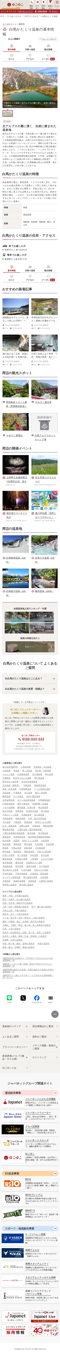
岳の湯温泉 (39, 815)
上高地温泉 (26, 767)
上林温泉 (34, 859)
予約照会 (43, 7)
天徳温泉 (36, 826)
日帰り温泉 (30, 49)
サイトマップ (39, 1057)
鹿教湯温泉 (29, 851)
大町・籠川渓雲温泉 (37, 818)
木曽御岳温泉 (19, 837)
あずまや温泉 (47, 859)
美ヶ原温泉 (22, 855)
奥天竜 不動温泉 (43, 770)
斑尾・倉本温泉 (9, 789)
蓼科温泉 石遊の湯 (26, 807)
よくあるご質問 (10, 1036)
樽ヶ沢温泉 (27, 770)
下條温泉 (17, 822)
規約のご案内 (39, 1036)
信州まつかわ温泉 (43, 822)
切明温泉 (17, 844)
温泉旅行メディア (11, 1026)
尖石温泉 (28, 792)
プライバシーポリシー (14, 1046)
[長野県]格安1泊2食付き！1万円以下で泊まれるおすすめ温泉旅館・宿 (27, 959)
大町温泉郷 (7, 818)
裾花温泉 (31, 833)
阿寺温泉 (6, 851)
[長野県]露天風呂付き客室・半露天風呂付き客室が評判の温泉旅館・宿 (28, 970)
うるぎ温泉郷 (8, 807)
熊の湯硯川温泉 (30, 877)
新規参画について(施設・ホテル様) (13, 1057)
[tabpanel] (30, 87)
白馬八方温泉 (8, 855)
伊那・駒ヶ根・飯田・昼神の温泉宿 (18, 943)
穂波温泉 (6, 844)
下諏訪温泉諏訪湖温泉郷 (13, 833)
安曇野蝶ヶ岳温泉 (40, 804)
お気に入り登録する (49, 39)
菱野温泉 (6, 796)
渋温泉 (16, 840)
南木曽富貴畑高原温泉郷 (39, 837)
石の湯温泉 (37, 774)
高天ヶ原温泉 (41, 792)
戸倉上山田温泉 (44, 851)
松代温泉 (45, 855)
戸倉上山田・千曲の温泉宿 (14, 910)
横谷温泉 (28, 844)
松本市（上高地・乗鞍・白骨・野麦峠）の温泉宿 (24, 936)
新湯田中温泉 (32, 811)
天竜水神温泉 (21, 873)
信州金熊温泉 (8, 800)
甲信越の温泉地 (14, 16)
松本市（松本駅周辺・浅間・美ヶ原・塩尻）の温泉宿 (26, 932)
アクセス (30, 59)
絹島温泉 (28, 848)
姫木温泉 (6, 840)
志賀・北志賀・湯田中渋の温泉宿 (17, 903)
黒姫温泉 (6, 837)
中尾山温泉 (16, 848)
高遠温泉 (28, 822)
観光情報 (48, 49)
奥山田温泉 (43, 807)
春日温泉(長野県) (10, 767)
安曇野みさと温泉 (34, 862)
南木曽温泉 (7, 862)
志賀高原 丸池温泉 (43, 767)
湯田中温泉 (31, 866)
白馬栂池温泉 (23, 774)
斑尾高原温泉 (40, 785)
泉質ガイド (30, 646)
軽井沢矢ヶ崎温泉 (10, 781)
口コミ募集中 (14, 38)
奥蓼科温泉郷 (19, 881)
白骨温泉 (39, 844)
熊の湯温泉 (39, 778)
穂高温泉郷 (20, 818)
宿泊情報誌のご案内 (42, 1026)
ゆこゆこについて (26, 11)
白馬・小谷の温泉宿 (11, 929)
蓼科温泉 (19, 862)
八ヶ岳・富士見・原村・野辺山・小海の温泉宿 (23, 918)
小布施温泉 (40, 848)
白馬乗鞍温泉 (44, 800)
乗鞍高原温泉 (8, 829)
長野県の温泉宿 (9, 884)
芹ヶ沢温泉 (18, 796)
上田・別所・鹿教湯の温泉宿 (15, 907)
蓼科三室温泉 (23, 804)
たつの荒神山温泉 (42, 789)
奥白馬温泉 (43, 833)
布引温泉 (49, 774)
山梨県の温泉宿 (46, 881)
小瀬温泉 (17, 792)
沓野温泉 (19, 811)
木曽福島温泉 (25, 789)
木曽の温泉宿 (43, 943)
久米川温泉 (26, 870)
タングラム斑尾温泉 (11, 877)
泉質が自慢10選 (42, 617)
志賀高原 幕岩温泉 (39, 873)
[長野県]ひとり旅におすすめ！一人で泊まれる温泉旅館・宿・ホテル (28, 976)
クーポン (48, 59)
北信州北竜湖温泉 (29, 781)
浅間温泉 (17, 851)
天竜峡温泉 (26, 815)
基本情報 (12, 49)
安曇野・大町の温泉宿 (12, 940)
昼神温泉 (32, 881)
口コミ (12, 59)
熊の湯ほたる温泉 (10, 870)
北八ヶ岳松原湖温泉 (26, 800)
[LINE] (9, 997)
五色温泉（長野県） (11, 785)
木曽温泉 (6, 881)
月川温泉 (6, 822)
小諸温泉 (6, 770)
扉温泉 (16, 770)
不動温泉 (27, 785)
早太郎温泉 (7, 873)
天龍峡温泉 (7, 866)
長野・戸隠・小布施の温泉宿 (15, 895)
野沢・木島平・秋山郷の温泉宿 (16, 899)
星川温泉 (45, 811)
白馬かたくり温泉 (10, 815)
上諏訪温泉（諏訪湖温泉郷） (30, 829)
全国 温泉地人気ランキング (17, 617)
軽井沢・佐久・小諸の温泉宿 (15, 914)
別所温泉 (34, 855)
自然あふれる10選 (42, 628)
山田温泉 (45, 840)
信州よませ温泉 (41, 870)
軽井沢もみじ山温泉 (22, 778)
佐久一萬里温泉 (9, 826)
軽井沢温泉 (7, 811)
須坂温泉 (6, 792)
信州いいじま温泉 (30, 840)
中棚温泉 (6, 778)
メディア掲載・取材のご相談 (44, 1047)
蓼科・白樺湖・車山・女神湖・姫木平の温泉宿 (23, 921)
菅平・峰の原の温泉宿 (41, 907)
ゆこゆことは (9, 1067)
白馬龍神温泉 (8, 804)
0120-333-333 (33, 739)
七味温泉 (50, 844)
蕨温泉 (5, 848)
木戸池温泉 (44, 866)
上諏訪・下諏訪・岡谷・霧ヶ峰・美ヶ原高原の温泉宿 (26, 925)
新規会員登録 (42, 11)
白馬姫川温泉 (21, 859)
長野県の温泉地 (31, 16)
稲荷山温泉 (24, 826)
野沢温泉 (19, 866)
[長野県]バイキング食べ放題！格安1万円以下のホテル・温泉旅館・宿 (27, 965)
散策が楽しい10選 (17, 628)
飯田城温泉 (7, 859)
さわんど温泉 (8, 774)
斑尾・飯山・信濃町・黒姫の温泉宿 (18, 947)
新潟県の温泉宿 (26, 884)
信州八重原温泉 (33, 796)
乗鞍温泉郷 (48, 826)
